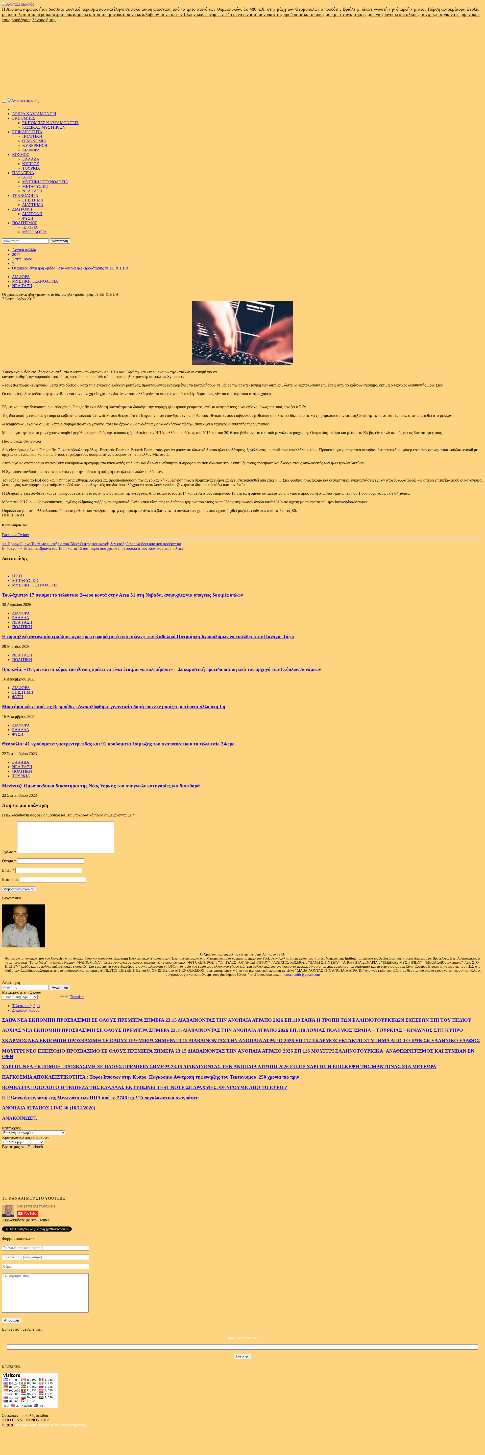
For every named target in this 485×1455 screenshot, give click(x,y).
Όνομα (9, 861)
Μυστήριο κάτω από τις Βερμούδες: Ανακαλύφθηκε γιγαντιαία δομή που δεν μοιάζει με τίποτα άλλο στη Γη (113, 706)
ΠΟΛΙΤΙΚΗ (32, 136)
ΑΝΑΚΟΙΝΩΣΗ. (19, 1118)
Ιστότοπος (10, 879)
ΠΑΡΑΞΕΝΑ (23, 173)
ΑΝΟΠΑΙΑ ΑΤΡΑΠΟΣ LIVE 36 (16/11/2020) (48, 1107)
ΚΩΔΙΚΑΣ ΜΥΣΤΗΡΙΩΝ (43, 127)
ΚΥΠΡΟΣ (30, 164)
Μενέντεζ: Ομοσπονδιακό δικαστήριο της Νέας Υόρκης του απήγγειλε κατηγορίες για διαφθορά (101, 785)
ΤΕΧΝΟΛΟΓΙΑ (25, 195)
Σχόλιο (9, 852)
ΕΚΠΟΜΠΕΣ (23, 118)
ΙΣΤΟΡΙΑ (30, 227)
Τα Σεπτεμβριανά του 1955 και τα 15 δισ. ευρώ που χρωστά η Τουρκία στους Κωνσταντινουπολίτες (92, 548)
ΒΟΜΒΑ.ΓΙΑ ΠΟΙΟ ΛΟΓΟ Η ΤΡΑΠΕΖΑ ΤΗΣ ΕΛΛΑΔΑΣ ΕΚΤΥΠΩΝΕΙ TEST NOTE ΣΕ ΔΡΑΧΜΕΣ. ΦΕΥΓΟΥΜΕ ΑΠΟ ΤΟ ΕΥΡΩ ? (144, 1087)
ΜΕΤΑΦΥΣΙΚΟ (35, 186)
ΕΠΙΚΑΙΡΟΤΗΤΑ (27, 132)
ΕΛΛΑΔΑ (30, 159)
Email (8, 870)
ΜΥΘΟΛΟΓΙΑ (34, 232)
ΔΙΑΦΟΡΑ (31, 150)
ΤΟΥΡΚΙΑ (31, 168)
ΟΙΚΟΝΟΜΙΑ (34, 141)
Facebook (10, 535)
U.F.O (27, 177)
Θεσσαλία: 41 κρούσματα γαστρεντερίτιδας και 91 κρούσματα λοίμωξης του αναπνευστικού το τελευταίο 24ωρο (118, 743)
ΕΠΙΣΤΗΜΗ (32, 200)
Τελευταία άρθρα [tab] (26, 1006)
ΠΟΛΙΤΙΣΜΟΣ (24, 223)
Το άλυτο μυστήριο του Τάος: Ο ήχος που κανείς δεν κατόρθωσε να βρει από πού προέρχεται (91, 544)
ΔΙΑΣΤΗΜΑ (32, 204)
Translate (77, 997)
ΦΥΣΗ (27, 218)
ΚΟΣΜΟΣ (20, 154)
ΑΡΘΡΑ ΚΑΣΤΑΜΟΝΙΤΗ (34, 113)
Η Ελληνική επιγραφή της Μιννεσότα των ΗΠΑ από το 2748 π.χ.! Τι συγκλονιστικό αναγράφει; (100, 1097)
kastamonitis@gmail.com (302, 974)
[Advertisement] (242, 60)
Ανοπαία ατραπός (70, 1424)
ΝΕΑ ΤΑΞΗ (32, 191)
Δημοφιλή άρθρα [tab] (25, 1010)
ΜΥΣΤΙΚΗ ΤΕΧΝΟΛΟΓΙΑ (45, 182)
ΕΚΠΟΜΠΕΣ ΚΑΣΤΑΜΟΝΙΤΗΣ (50, 123)
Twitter (23, 535)
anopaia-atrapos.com (34, 1424)
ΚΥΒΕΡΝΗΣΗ (34, 145)
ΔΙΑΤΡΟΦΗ (22, 209)
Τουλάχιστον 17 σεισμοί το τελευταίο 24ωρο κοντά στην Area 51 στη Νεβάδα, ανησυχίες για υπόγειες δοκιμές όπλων (122, 595)
